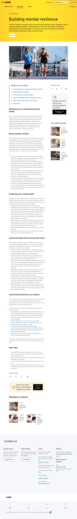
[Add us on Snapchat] (28, 508)
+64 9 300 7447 (43, 484)
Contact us (20, 512)
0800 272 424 (61, 467)
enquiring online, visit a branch (33, 365)
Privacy (33, 512)
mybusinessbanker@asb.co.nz (64, 455)
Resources (20, 6)
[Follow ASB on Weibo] (47, 508)
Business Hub (8, 6)
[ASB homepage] (7, 2)
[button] (3, 2)
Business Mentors (16, 321)
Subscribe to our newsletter (38, 387)
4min (22, 409)
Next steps (16, 103)
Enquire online (9, 459)
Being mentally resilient (21, 92)
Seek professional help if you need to (25, 101)
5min (64, 147)
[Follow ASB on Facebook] (10, 504)
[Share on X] (22, 377)
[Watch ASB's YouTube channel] (65, 508)
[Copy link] (10, 377)
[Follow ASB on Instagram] (65, 504)
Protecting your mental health (23, 95)
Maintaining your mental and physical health (28, 89)
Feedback (73, 6)
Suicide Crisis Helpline (33, 330)
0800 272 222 (16, 366)
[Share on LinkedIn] (28, 377)
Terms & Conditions (27, 512)
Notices (47, 512)
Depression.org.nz (16, 333)
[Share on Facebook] (16, 377)
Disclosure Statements (40, 512)
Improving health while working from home (27, 98)
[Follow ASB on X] (28, 504)
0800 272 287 (43, 478)
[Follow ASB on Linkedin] (47, 504)
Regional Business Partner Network (22, 312)
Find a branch (26, 459)
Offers (30, 6)
